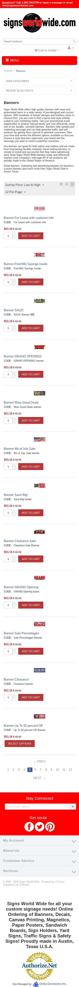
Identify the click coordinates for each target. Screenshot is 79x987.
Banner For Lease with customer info (29, 218)
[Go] (73, 806)
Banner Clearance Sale (20, 541)
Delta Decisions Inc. (53, 983)
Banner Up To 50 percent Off (23, 725)
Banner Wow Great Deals (21, 402)
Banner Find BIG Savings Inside (26, 264)
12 (70, 769)
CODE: (8, 222)
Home (8, 70)
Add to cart (31, 235)
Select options (19, 743)
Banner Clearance (16, 679)
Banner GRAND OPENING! (23, 356)
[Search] (74, 41)
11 (64, 769)
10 (57, 769)
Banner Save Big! (16, 494)
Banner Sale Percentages (21, 633)
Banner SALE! (13, 310)
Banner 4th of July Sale (19, 448)
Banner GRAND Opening (21, 587)
